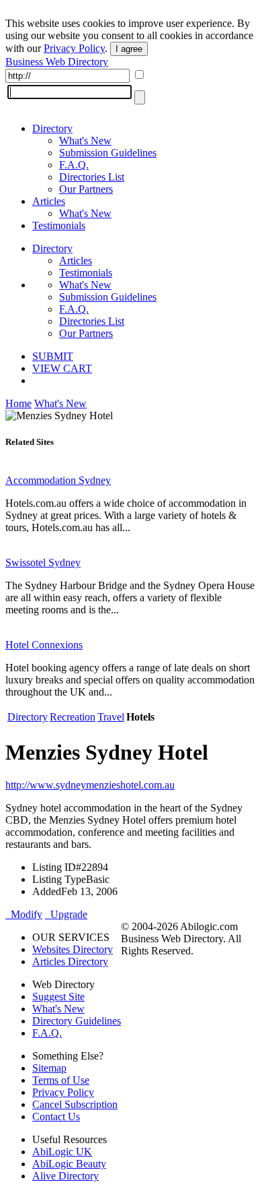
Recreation (72, 717)
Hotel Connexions (44, 644)
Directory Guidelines (76, 1021)
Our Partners (86, 189)
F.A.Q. (74, 165)
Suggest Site (58, 996)
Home (18, 403)
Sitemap (49, 1068)
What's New (85, 140)
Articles (48, 201)
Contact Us (56, 1116)
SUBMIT (52, 356)
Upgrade (66, 914)
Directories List (91, 177)
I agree (129, 49)
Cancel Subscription (75, 1104)
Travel (110, 717)
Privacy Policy (74, 48)
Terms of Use (60, 1080)
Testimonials (58, 225)
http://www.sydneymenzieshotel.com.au (90, 785)
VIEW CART (62, 368)
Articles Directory (70, 961)
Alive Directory (65, 1176)
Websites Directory (72, 949)
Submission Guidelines (108, 152)
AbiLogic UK (62, 1151)
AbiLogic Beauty (69, 1163)
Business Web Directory (56, 61)
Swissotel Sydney (43, 562)
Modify (23, 914)
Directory (52, 128)
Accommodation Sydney (58, 480)
